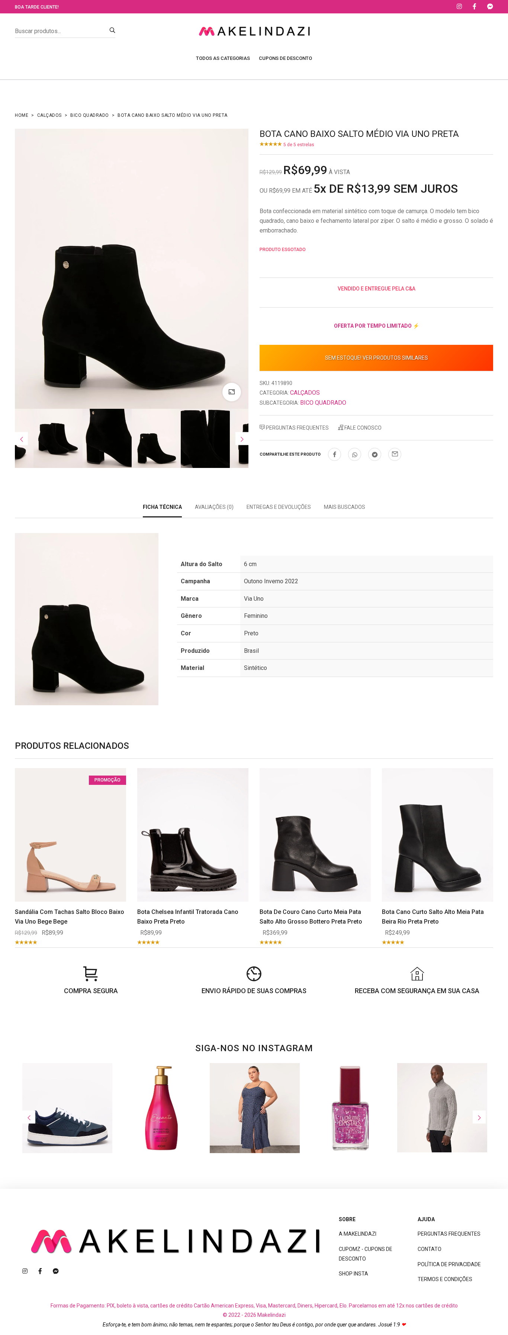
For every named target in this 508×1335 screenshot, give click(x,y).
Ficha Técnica (162, 507)
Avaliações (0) (214, 507)
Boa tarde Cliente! (37, 7)
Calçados (49, 115)
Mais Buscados (344, 507)
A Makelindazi (357, 1234)
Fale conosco (362, 428)
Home (21, 115)
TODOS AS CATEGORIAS (223, 58)
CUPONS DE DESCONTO (285, 58)
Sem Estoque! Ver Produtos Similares (376, 358)
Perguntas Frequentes (297, 428)
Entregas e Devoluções (279, 507)
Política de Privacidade (449, 1264)
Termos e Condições (445, 1279)
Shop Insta (353, 1274)
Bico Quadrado (89, 115)
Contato (429, 1249)
